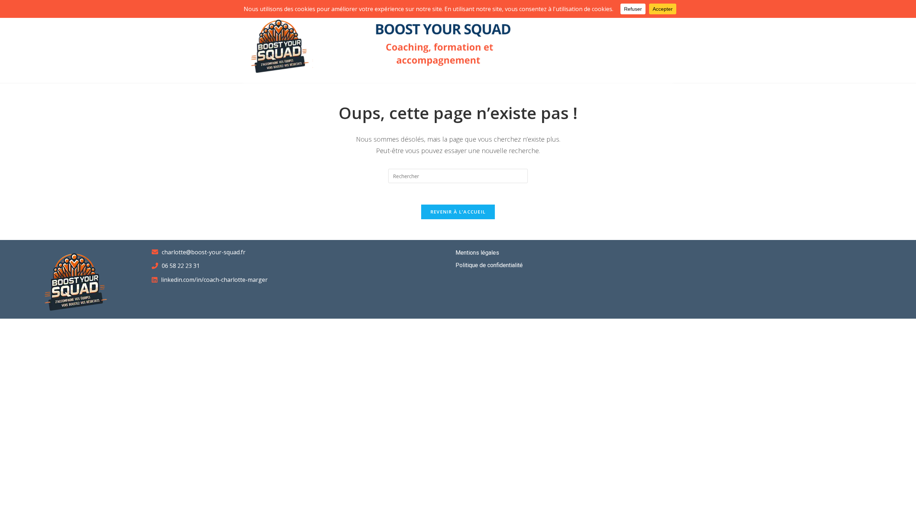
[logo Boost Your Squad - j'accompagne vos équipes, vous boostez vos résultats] (280, 44)
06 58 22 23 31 (181, 266)
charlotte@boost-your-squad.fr (203, 252)
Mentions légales (477, 252)
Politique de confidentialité (489, 265)
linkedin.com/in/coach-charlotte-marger (214, 280)
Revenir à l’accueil (458, 212)
